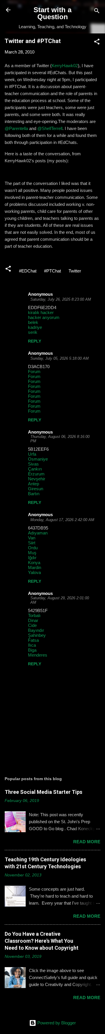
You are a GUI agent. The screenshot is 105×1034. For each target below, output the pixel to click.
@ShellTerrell (49, 128)
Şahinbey (37, 635)
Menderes (37, 655)
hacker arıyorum (44, 317)
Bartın (33, 493)
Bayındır (36, 630)
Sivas (33, 463)
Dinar (33, 620)
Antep (33, 483)
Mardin (34, 567)
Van (31, 537)
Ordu (33, 547)
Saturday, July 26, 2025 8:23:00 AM (60, 299)
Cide (32, 625)
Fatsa (33, 640)
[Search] (96, 12)
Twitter (75, 270)
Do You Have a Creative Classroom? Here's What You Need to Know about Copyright (41, 941)
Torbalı (34, 615)
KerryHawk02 (65, 65)
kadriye (35, 327)
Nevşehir (36, 478)
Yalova (34, 572)
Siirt (31, 542)
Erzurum (36, 473)
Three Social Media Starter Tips (43, 792)
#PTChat (52, 270)
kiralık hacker (41, 312)
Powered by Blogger (56, 1022)
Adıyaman (38, 532)
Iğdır (32, 557)
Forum (34, 371)
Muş (32, 552)
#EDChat (27, 270)
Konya (34, 562)
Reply (34, 341)
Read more (86, 841)
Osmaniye (38, 459)
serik (32, 332)
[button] (96, 42)
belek (33, 322)
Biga (32, 650)
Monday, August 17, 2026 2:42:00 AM (62, 520)
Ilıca (32, 645)
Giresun (35, 488)
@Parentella (16, 128)
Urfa (32, 454)
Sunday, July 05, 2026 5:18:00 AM (59, 358)
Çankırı (35, 468)
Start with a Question (52, 13)
